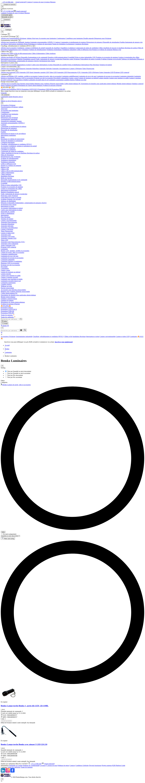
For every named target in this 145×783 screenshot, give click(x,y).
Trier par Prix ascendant (14, 377)
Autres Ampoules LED (106, 72)
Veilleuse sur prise (80, 80)
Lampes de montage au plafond (88, 78)
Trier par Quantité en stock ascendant (18, 373)
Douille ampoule (88, 38)
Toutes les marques (27, 767)
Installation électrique (79, 336)
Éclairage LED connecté (121, 72)
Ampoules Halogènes (32, 68)
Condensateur (61, 38)
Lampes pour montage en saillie (119, 78)
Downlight (57, 78)
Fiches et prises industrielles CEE (85, 57)
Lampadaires (65, 78)
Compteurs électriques (81, 44)
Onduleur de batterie (11, 85)
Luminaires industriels (127, 76)
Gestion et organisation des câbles (128, 57)
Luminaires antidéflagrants (70, 76)
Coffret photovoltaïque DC (72, 84)
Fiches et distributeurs (74, 65)
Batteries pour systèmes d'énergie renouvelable (49, 84)
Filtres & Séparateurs (7, 155)
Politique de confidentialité (31, 765)
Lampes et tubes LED (123, 336)
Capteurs (57, 42)
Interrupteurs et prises (92, 336)
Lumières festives (69, 80)
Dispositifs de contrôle (60, 65)
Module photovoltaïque (124, 84)
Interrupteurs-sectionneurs (9, 59)
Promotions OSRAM (45, 89)
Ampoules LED (14, 72)
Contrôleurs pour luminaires (74, 38)
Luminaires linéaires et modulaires (11, 261)
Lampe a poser (74, 78)
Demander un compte (15, 765)
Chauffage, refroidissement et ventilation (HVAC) (48, 336)
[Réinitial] (21, 330)
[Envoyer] (25, 330)
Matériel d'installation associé (26, 59)
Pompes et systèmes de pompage (102, 49)
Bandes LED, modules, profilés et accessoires (23, 76)
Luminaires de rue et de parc (88, 76)
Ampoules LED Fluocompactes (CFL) (69, 72)
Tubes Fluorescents (88, 68)
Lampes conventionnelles (108, 336)
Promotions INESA (15, 89)
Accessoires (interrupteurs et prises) (20, 65)
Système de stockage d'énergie (52, 85)
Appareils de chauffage (52, 48)
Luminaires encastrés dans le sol (38, 80)
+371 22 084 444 (36, 764)
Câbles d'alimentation (38, 53)
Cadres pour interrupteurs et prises (42, 65)
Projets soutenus (107, 765)
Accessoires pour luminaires (48, 38)
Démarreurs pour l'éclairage (102, 38)
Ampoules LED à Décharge (90, 72)
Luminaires (133, 336)
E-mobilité (71, 57)
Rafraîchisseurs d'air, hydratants (18, 49)
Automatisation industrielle (24, 336)
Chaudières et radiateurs (67, 48)
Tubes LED (53, 72)
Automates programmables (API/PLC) (42, 42)
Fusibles (122, 42)
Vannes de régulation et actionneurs (63, 44)
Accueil (7, 345)
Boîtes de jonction (15, 57)
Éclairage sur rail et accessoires (43, 78)
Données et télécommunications (58, 57)
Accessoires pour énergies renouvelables (22, 84)
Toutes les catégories (13, 767)
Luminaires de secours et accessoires (108, 76)
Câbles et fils (68, 336)
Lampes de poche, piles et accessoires (50, 76)
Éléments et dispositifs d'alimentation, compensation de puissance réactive (24, 203)
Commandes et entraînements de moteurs (73, 42)
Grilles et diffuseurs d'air (84, 49)
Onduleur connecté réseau (9, 298)
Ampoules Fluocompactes (17, 68)
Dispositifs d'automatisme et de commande (34, 57)
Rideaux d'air (117, 49)
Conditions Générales (82, 765)
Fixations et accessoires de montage (107, 57)
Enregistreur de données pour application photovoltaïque (99, 84)
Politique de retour (63, 765)
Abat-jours (35, 38)
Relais (26, 44)
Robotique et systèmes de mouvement (40, 44)
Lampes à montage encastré (9, 277)
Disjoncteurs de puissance (94, 42)
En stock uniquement (9, 534)
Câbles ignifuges (50, 53)
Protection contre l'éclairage (71, 59)
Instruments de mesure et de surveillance (13, 133)
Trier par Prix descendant (15, 375)
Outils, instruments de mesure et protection (49, 59)
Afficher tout (5, 38)
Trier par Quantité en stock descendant (19, 371)
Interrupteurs (85, 65)
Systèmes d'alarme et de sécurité (111, 59)
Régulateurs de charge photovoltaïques (30, 85)
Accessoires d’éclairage (8, 336)
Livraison (43, 765)
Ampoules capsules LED (41, 72)
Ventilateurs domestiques (54, 49)
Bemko (7, 349)
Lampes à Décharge (75, 68)
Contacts (72, 765)
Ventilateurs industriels (69, 49)
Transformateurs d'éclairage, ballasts (20, 38)
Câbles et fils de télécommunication (20, 53)
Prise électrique (94, 65)
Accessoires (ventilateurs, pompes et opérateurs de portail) (27, 48)
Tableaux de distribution (129, 59)
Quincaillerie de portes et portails (90, 59)
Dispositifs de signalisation (111, 42)
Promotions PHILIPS (58, 89)
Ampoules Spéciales (45, 68)
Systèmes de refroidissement (37, 49)
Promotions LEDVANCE (30, 89)
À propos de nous (51, 765)
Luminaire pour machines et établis (17, 80)
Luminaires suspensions (56, 80)
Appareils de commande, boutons (19, 42)
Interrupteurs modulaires (16, 44)
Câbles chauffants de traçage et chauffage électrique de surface (118, 48)
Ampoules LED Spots (26, 72)
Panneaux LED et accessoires (24, 78)
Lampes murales (103, 78)
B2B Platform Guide (118, 765)
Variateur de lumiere (105, 65)
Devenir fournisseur (95, 765)
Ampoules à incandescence (60, 68)
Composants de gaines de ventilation (87, 48)
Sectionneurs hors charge (47, 61)
